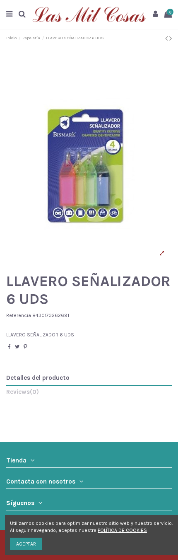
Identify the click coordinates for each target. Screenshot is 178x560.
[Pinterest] (25, 347)
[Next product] (170, 38)
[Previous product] (167, 38)
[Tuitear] (17, 347)
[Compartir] (9, 347)
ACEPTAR (26, 544)
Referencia (18, 315)
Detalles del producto (38, 377)
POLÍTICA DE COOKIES (122, 530)
